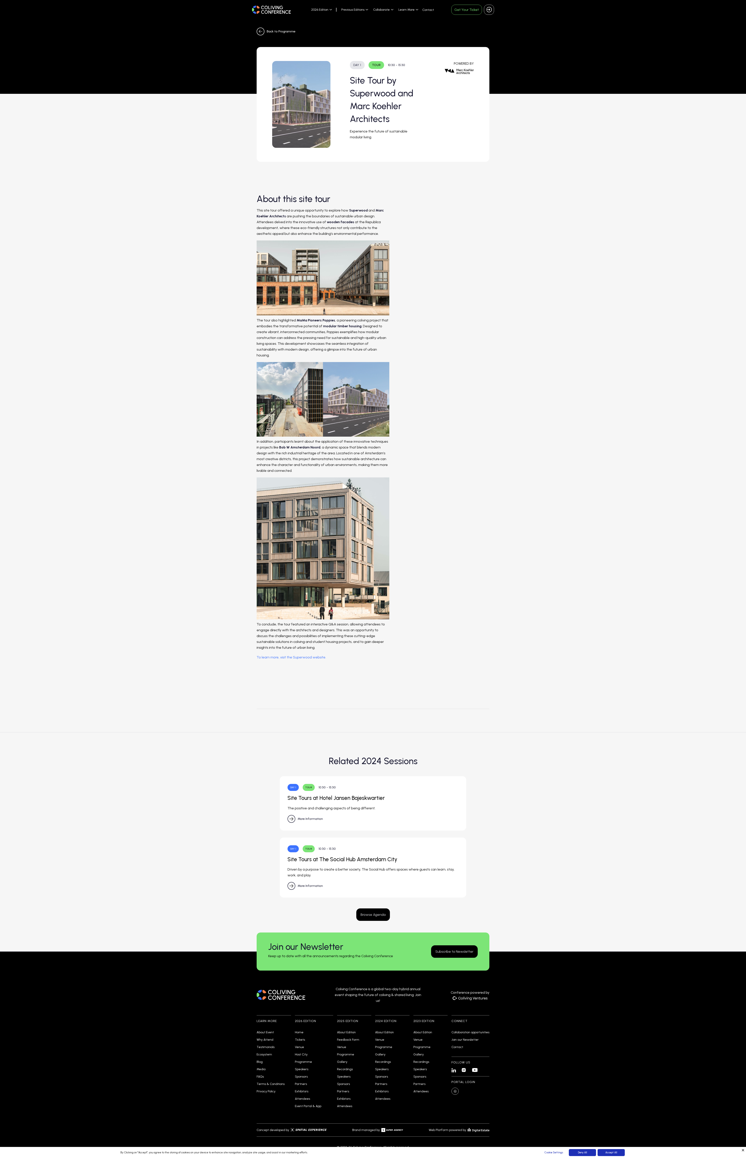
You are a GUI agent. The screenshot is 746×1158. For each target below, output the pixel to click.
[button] (321, 9)
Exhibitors (301, 1091)
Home (299, 1032)
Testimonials (266, 1047)
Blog (260, 1062)
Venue (299, 1047)
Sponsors (301, 1076)
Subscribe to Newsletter (454, 951)
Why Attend (265, 1039)
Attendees (302, 1099)
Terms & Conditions (271, 1084)
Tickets (300, 1039)
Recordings (345, 1069)
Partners (301, 1084)
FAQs (260, 1076)
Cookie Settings (553, 1152)
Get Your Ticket (466, 10)
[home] (271, 10)
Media (261, 1069)
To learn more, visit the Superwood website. (291, 657)
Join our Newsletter (465, 1039)
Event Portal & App (308, 1106)
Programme (303, 1062)
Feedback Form (348, 1039)
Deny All (582, 1152)
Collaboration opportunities (470, 1032)
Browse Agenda (373, 914)
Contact (428, 10)
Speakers (301, 1069)
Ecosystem (264, 1054)
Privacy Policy (266, 1091)
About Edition (346, 1032)
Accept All (611, 1152)
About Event (265, 1032)
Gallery (342, 1062)
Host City (301, 1054)
